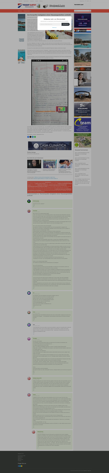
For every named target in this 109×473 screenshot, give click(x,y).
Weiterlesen (54, 27)
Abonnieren (65, 24)
